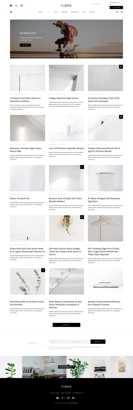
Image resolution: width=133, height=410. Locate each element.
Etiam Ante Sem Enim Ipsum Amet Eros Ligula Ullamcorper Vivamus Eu (27, 250)
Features (64, 12)
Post (55, 12)
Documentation (78, 393)
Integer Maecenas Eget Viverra (63, 98)
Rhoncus (24, 194)
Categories (74, 12)
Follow (115, 7)
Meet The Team (65, 393)
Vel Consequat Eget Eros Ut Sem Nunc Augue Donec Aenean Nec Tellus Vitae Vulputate (103, 251)
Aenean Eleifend (15, 94)
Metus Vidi (102, 94)
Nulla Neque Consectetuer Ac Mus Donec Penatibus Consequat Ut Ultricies (65, 304)
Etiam (50, 244)
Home (48, 12)
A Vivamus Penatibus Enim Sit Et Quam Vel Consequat (103, 100)
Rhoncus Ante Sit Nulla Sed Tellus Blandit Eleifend (65, 200)
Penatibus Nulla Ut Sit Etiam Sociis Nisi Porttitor (27, 303)
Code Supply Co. (73, 403)
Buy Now (91, 12)
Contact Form (54, 393)
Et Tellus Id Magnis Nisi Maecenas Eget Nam (104, 200)
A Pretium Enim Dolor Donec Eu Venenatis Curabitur (25, 100)
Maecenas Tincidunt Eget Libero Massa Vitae (25, 150)
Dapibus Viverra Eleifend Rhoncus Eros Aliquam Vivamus (104, 303)
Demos (41, 12)
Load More (65, 325)
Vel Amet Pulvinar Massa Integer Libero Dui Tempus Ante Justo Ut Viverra (65, 251)
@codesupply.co (115, 2)
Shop (83, 12)
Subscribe (97, 341)
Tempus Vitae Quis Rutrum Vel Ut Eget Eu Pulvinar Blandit (104, 150)
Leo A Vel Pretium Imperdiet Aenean (66, 148)
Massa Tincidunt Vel (19, 198)
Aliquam (24, 94)
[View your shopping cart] (117, 12)
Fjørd (66, 5)
